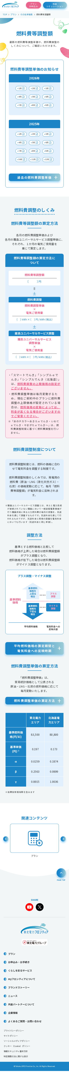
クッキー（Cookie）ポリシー (17, 1045)
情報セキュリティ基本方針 (16, 1051)
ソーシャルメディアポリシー (17, 1040)
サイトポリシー (11, 1035)
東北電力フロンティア (10, 5)
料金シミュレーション (54, 5)
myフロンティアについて (21, 979)
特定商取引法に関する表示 (16, 1056)
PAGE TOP (61, 874)
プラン (11, 954)
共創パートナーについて (21, 1004)
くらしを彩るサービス (20, 970)
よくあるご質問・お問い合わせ (25, 1021)
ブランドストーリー (19, 987)
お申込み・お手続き (19, 962)
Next (63, 840)
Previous (5, 840)
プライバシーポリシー (14, 1030)
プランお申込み (33, 5)
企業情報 (13, 1013)
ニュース (12, 996)
